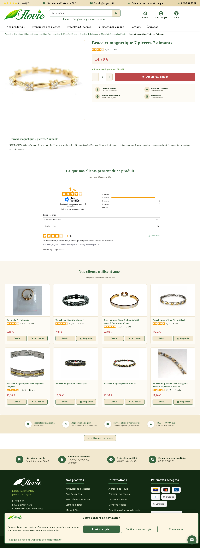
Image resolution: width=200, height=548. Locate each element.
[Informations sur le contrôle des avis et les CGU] (85, 204)
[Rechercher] (116, 13)
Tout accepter (101, 529)
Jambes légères (74, 504)
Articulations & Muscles (78, 488)
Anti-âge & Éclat (74, 494)
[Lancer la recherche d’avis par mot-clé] (158, 226)
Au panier (39, 338)
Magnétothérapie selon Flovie (113, 34)
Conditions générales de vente (124, 510)
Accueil (8, 34)
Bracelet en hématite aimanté (69, 320)
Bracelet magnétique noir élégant (71, 383)
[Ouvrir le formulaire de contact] (191, 539)
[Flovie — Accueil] (24, 15)
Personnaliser (177, 529)
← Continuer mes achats (101, 438)
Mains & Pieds (73, 510)
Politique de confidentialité (46, 539)
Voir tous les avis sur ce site (72, 209)
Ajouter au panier (157, 76)
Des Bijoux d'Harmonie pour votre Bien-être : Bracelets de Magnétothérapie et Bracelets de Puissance (56, 34)
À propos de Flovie (118, 488)
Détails (17, 338)
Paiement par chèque (119, 494)
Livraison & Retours (118, 499)
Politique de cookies (19, 539)
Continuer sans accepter (139, 529)
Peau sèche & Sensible (78, 499)
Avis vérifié (155, 236)
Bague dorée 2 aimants (18, 320)
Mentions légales (117, 504)
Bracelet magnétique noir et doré (120, 383)
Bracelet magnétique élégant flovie (169, 320)
